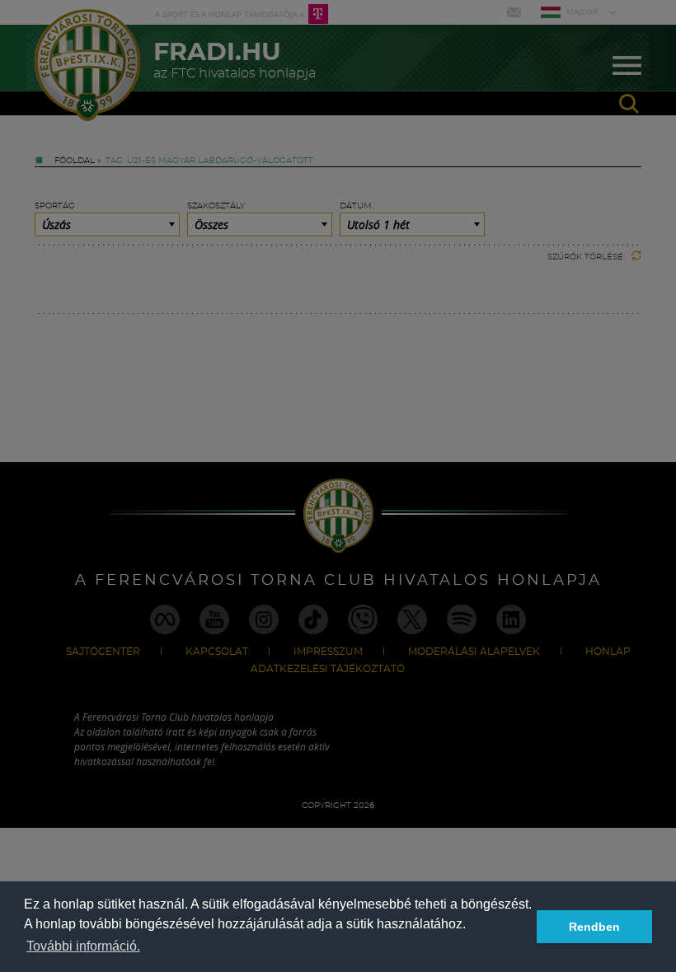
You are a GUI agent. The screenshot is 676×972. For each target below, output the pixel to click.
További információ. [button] (83, 946)
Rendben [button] (594, 926)
